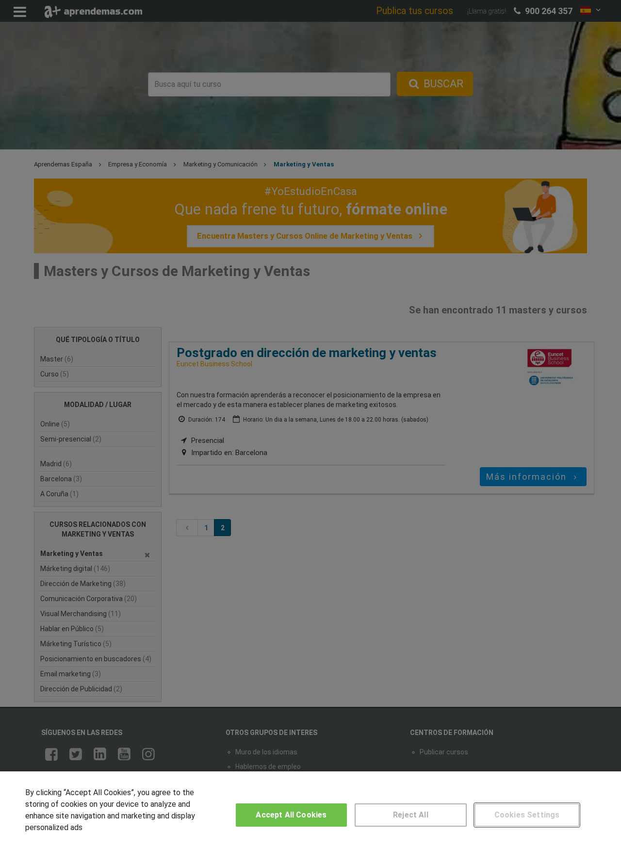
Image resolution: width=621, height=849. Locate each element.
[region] (310, 810)
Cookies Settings (527, 814)
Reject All (410, 814)
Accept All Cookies (291, 814)
